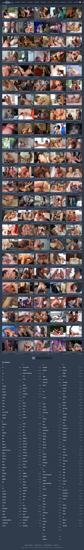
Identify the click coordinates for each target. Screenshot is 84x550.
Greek (32, 493)
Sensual (72, 388)
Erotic (32, 411)
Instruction (52, 379)
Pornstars (43, 2)
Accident (11, 386)
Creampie (11, 517)
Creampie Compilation (11, 520)
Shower (72, 391)
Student (72, 425)
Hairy (32, 505)
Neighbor (52, 457)
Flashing (32, 446)
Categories (30, 2)
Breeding (11, 473)
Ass (11, 409)
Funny (32, 464)
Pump (52, 527)
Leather (52, 406)
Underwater (72, 493)
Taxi (72, 446)
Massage (52, 427)
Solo (72, 399)
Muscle (52, 447)
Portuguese (52, 512)
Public (52, 524)
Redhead (52, 539)
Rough (72, 373)
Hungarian (52, 367)
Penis (52, 501)
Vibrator (72, 505)
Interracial (52, 382)
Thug (72, 463)
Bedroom (11, 447)
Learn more (60, 547)
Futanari (32, 467)
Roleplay (72, 370)
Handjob (32, 508)
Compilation (11, 508)
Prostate (52, 521)
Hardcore (32, 511)
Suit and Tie (72, 428)
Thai (72, 458)
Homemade (32, 520)
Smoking (72, 396)
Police (52, 507)
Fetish (32, 435)
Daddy (32, 385)
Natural (52, 454)
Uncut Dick (72, 490)
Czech (32, 379)
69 (11, 380)
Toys (72, 475)
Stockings (72, 414)
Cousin (11, 514)
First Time (32, 444)
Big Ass (11, 453)
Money (52, 442)
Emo (32, 408)
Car (11, 488)
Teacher (72, 449)
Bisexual (11, 458)
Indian (52, 376)
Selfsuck (72, 385)
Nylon (52, 465)
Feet (32, 432)
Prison (52, 518)
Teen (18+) (72, 455)
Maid (52, 421)
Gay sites (50, 2)
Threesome (72, 460)
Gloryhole (32, 487)
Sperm (72, 405)
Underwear (72, 496)
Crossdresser (11, 523)
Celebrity (11, 494)
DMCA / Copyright (29, 545)
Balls (11, 427)
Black (11, 464)
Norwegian (52, 462)
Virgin (72, 511)
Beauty (11, 444)
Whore (72, 523)
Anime (11, 397)
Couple (11, 511)
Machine (52, 418)
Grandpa (32, 490)
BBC (11, 438)
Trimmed (72, 481)
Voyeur (72, 513)
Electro (32, 406)
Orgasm (52, 480)
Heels (32, 514)
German (32, 482)
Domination (32, 393)
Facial (32, 423)
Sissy (72, 393)
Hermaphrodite (32, 517)
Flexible (32, 449)
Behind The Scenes (11, 450)
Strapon (72, 420)
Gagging (32, 473)
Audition (11, 418)
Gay (32, 479)
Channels (37, 2)
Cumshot (32, 370)
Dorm (32, 396)
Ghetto (32, 484)
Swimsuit (72, 437)
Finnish (32, 441)
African (11, 389)
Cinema (11, 499)
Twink (72, 484)
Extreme (32, 417)
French (32, 458)
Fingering (32, 438)
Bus (11, 482)
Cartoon (11, 491)
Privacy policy (38, 545)
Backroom (11, 424)
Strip (72, 422)
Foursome (32, 452)
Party (52, 498)
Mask (52, 424)
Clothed (11, 502)
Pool (52, 509)
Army (11, 403)
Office (52, 471)
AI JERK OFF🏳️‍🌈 (63, 2)
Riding (72, 367)
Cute (32, 376)
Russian (72, 376)
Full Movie (32, 461)
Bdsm (11, 441)
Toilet (72, 472)
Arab (11, 400)
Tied (72, 466)
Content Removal (48, 545)
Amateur (11, 392)
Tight (72, 469)
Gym (32, 499)
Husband (52, 370)
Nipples (52, 459)
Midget (52, 439)
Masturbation (52, 430)
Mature (52, 433)
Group (32, 496)
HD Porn (70, 2)
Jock (52, 391)
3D (11, 373)
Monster (52, 444)
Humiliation (32, 525)
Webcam (72, 520)
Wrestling (72, 525)
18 (11, 367)
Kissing (52, 397)
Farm (32, 426)
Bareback (11, 432)
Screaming (72, 382)
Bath (11, 435)
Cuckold (11, 525)
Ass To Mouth (11, 412)
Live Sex (56, 2)
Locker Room (52, 412)
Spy (72, 411)
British (11, 476)
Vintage (72, 508)
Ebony (32, 403)
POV (52, 515)
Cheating (11, 497)
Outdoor (52, 489)
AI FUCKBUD (76, 2)
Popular (18, 2)
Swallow (72, 434)
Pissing (52, 504)
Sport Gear (72, 408)
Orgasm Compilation (52, 483)
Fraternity (32, 455)
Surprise (72, 431)
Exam (32, 414)
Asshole (11, 415)
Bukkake (11, 479)
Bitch (11, 461)
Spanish (72, 402)
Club (11, 505)
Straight (72, 417)
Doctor (32, 391)
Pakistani (52, 495)
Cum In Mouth (32, 367)
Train (72, 478)
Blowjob (11, 467)
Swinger (72, 440)
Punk (52, 530)
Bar (11, 430)
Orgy (52, 486)
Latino (52, 404)
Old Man (52, 477)
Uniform (72, 498)
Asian (11, 406)
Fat (32, 429)
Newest (23, 2)
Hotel (32, 523)
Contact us (56, 545)
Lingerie (52, 409)
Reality (52, 536)
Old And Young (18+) (52, 474)
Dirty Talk (32, 388)
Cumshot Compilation (32, 373)
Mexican (52, 436)
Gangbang (32, 476)
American (11, 394)
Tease (72, 452)
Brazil (11, 470)
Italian (52, 385)
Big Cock (11, 456)
